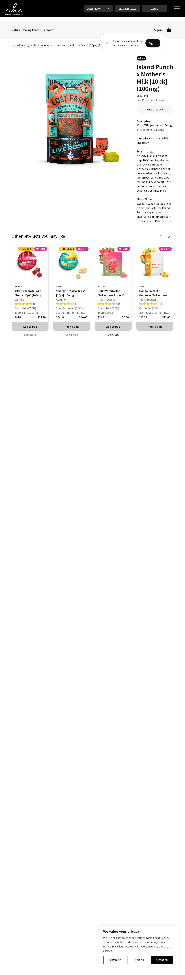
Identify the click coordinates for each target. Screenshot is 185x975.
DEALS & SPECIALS (127, 8)
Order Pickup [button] (94, 8)
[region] (138, 946)
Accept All (162, 960)
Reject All (138, 960)
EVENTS (154, 8)
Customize (114, 960)
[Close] (173, 930)
